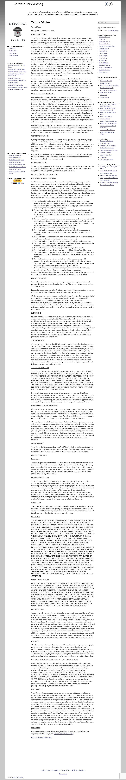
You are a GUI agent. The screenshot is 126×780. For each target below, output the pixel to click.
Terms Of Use (66, 770)
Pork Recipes (103, 58)
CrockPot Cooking (105, 153)
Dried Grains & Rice (106, 173)
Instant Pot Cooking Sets (16, 160)
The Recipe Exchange (106, 141)
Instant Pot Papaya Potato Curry (108, 113)
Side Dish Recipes (104, 65)
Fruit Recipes (103, 51)
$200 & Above (13, 55)
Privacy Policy (55, 770)
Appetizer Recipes (104, 37)
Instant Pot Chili (105, 119)
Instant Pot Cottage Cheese (108, 121)
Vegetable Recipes (104, 70)
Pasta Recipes (103, 56)
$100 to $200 (13, 53)
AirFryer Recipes (105, 143)
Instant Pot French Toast (107, 130)
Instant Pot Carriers (15, 157)
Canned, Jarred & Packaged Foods (108, 167)
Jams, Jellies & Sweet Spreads (109, 178)
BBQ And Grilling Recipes (108, 145)
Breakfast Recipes (104, 44)
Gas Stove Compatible (106, 88)
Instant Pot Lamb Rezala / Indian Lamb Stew (108, 105)
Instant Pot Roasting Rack (17, 164)
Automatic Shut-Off (106, 81)
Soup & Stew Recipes (105, 67)
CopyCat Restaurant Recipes (108, 150)
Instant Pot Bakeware (15, 155)
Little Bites (103, 157)
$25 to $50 (12, 48)
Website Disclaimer (79, 770)
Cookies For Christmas (107, 148)
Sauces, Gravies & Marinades (109, 182)
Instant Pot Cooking (28, 4)
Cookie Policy (45, 770)
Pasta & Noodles (105, 180)
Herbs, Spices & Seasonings (108, 175)
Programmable (104, 97)
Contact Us (63, 774)
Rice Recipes (103, 60)
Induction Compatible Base (108, 90)
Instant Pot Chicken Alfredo (108, 123)
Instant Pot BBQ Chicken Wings (107, 133)
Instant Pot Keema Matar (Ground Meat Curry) (107, 109)
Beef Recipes (103, 39)
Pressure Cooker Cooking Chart (17, 172)
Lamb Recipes (103, 53)
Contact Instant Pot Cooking (63, 734)
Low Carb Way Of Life (106, 160)
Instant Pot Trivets (15, 169)
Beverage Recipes (104, 42)
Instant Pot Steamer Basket (17, 167)
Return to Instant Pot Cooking (41, 737)
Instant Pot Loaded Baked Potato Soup (108, 126)
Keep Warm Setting (106, 92)
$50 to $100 (13, 51)
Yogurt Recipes (103, 72)
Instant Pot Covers (15, 162)
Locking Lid (103, 95)
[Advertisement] (17, 122)
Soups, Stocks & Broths (107, 185)
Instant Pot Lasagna (106, 116)
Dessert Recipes (104, 49)
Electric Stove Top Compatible (109, 85)
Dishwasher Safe (105, 83)
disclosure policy (113, 30)
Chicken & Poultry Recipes (107, 46)
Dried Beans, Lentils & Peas (108, 171)
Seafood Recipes (104, 63)
